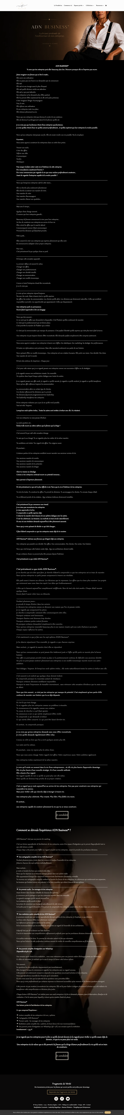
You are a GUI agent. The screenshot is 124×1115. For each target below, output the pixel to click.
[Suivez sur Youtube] (68, 1099)
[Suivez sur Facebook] (62, 1099)
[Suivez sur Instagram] (56, 1099)
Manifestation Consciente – (41, 1107)
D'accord (107, 1112)
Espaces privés (78, 5)
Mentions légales (52, 1105)
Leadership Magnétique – (55, 1107)
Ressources (99, 5)
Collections (89, 5)
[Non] (122, 1112)
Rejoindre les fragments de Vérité (62, 1092)
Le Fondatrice (58, 5)
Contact (88, 1105)
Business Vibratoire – (68, 1107)
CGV (59, 1105)
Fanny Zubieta (38, 1105)
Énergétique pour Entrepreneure (82, 1107)
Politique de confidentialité (69, 1105)
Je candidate (62, 815)
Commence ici (68, 5)
